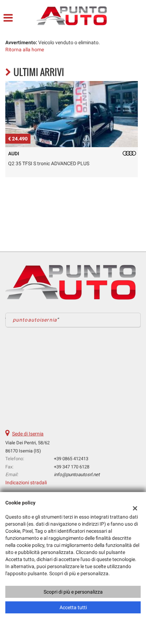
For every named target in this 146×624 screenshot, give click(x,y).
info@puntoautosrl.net (77, 474)
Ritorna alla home (24, 49)
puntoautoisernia (35, 320)
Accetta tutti (73, 607)
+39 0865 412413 (71, 458)
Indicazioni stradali (26, 482)
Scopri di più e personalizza (73, 592)
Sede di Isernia (28, 434)
